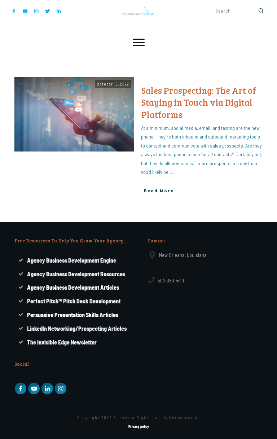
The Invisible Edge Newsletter (62, 342)
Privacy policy (138, 426)
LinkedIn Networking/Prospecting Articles (77, 328)
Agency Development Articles (73, 287)
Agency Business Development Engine (71, 260)
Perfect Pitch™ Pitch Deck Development (73, 301)
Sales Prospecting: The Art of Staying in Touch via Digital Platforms (198, 102)
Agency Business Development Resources (76, 274)
